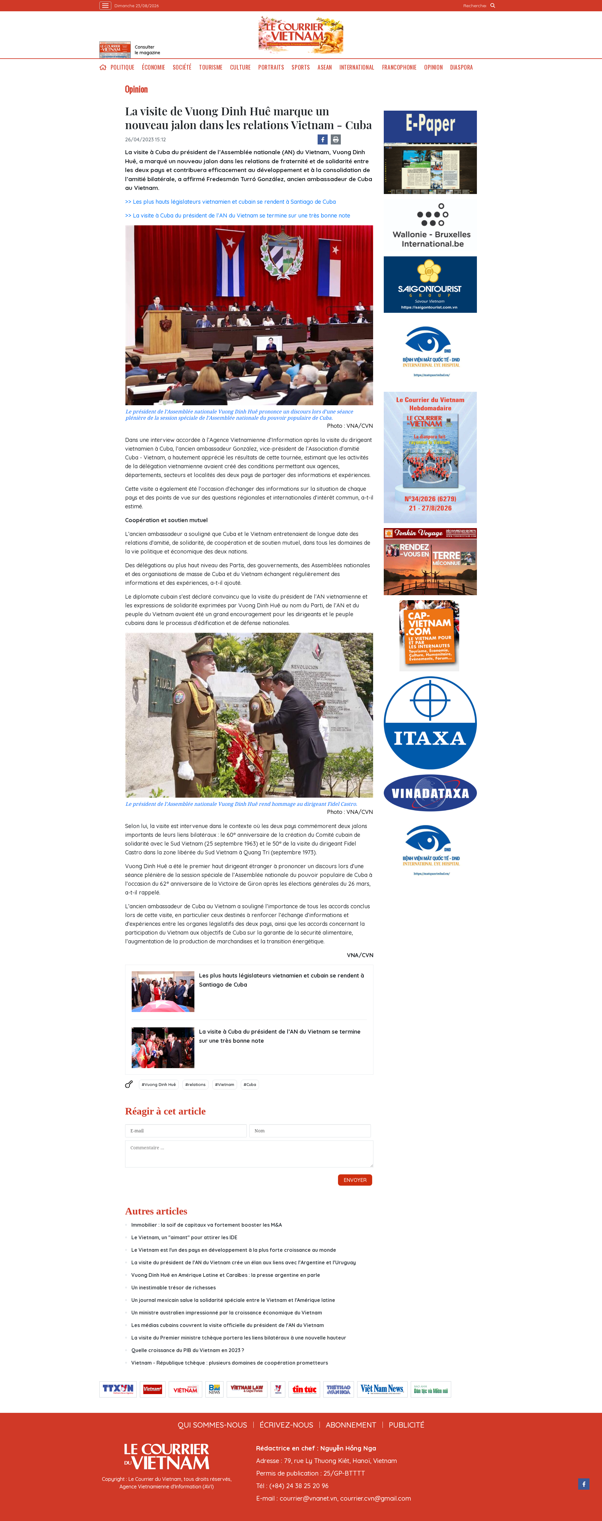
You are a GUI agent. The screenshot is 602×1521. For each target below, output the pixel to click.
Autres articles (156, 1211)
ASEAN (325, 67)
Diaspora (461, 67)
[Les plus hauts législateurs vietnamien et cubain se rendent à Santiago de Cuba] (163, 991)
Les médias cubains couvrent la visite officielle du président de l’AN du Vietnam (227, 1325)
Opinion (433, 67)
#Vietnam (224, 1084)
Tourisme (211, 67)
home (103, 67)
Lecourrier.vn (301, 35)
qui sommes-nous (212, 1424)
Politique (123, 67)
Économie (153, 67)
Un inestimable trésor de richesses (173, 1287)
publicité (407, 1424)
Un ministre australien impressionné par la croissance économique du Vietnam (226, 1312)
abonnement (351, 1424)
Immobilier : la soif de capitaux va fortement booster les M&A (206, 1225)
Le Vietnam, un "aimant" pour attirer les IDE (184, 1237)
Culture (240, 67)
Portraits (271, 67)
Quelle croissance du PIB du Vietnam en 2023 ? (187, 1350)
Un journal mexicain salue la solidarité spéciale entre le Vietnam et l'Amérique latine (233, 1300)
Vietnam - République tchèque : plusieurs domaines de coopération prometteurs (229, 1363)
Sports (301, 67)
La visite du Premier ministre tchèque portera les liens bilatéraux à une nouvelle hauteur (238, 1338)
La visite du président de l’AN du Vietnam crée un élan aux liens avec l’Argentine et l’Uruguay (243, 1262)
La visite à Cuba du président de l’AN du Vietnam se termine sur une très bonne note (280, 1036)
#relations (195, 1084)
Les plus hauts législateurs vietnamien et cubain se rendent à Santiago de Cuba (281, 980)
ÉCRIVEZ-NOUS (286, 1424)
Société (182, 67)
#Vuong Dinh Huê (159, 1084)
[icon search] (493, 5)
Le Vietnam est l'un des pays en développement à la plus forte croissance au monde (233, 1250)
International (357, 67)
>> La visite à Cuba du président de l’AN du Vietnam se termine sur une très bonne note (237, 215)
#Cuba (250, 1084)
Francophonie (399, 67)
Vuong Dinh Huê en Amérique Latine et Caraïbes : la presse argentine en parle (225, 1275)
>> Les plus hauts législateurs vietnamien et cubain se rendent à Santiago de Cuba (230, 201)
